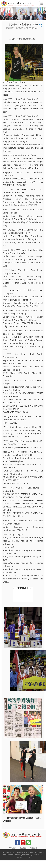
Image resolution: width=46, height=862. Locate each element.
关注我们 (33, 848)
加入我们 (23, 848)
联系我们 (12, 848)
